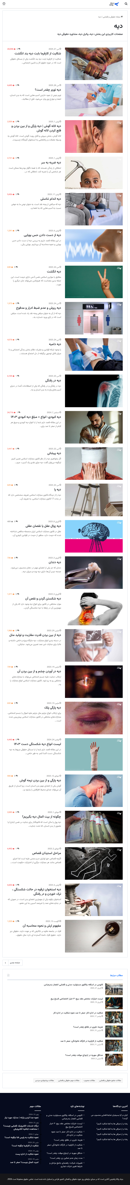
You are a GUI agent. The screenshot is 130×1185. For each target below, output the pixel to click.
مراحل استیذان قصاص (46, 853)
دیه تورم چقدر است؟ (48, 89)
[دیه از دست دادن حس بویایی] (94, 245)
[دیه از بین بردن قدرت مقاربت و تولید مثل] (94, 645)
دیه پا (57, 489)
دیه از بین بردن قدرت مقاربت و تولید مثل (35, 635)
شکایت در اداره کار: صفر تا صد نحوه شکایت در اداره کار (78, 1013)
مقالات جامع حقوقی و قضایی (110, 1080)
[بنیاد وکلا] (114, 4)
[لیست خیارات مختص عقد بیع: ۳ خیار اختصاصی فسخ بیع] (114, 1003)
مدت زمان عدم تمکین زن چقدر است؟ (66, 1158)
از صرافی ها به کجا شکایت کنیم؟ (109, 1123)
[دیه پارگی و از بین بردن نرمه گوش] (94, 790)
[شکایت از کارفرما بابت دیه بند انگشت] (94, 64)
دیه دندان (55, 562)
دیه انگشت (54, 271)
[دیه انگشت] (94, 282)
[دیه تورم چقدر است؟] (94, 100)
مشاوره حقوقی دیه (67, 34)
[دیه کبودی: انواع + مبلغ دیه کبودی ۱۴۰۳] (94, 427)
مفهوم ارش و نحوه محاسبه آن (42, 925)
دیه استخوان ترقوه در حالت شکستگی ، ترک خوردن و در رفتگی (36, 892)
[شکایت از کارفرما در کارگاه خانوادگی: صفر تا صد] (114, 1046)
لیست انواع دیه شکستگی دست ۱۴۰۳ (37, 744)
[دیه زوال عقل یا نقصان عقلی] (94, 536)
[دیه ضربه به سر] (94, 173)
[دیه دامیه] (94, 354)
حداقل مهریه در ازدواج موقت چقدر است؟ (84, 1055)
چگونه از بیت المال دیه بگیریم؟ (41, 816)
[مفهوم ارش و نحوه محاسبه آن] (94, 936)
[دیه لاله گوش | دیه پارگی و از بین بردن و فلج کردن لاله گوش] (94, 136)
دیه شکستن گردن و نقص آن (43, 598)
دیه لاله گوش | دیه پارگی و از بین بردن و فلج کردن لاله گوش (36, 128)
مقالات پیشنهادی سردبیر (44, 1080)
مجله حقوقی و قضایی (112, 17)
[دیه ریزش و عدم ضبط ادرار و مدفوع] (94, 318)
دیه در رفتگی (53, 380)
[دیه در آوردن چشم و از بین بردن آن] (94, 681)
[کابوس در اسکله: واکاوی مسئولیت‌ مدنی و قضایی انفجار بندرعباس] (114, 989)
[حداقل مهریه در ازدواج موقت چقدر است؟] (114, 1060)
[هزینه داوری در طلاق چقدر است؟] (114, 1031)
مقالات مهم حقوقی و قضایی (68, 1080)
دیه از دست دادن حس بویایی (42, 235)
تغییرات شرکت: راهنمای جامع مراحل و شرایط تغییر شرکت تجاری (65, 1164)
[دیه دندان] (94, 572)
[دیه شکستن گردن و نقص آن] (94, 609)
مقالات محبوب (89, 1080)
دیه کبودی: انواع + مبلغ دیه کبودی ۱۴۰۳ (36, 417)
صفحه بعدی (15, 962)
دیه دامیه (55, 344)
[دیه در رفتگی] (94, 391)
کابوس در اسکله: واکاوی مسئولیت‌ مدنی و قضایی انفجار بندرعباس (73, 985)
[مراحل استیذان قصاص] (94, 863)
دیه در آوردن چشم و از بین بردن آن (39, 671)
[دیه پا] (94, 500)
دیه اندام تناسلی (50, 198)
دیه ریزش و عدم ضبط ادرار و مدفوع (38, 308)
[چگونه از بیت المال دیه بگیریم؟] (94, 827)
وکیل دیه (83, 34)
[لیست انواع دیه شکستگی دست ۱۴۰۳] (94, 754)
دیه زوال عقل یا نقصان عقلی (43, 526)
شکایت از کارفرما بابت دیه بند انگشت (38, 53)
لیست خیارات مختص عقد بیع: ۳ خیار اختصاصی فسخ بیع (77, 999)
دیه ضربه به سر (51, 162)
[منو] (4, 5)
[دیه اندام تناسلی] (94, 209)
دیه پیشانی (54, 453)
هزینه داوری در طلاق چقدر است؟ (88, 1027)
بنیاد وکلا (119, 1179)
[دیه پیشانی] (94, 463)
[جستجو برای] (126, 5)
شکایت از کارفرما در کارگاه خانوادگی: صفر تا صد (81, 1041)
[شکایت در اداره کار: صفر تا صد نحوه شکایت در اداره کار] (114, 1017)
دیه (91, 34)
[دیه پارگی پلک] (94, 718)
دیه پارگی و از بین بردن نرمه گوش (40, 780)
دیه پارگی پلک (52, 707)
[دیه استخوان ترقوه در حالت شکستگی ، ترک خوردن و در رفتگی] (94, 900)
